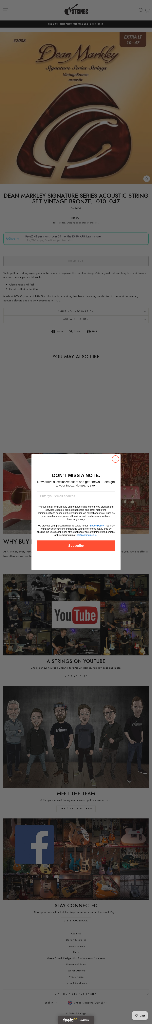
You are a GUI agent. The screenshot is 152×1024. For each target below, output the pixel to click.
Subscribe (76, 545)
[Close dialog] (115, 459)
